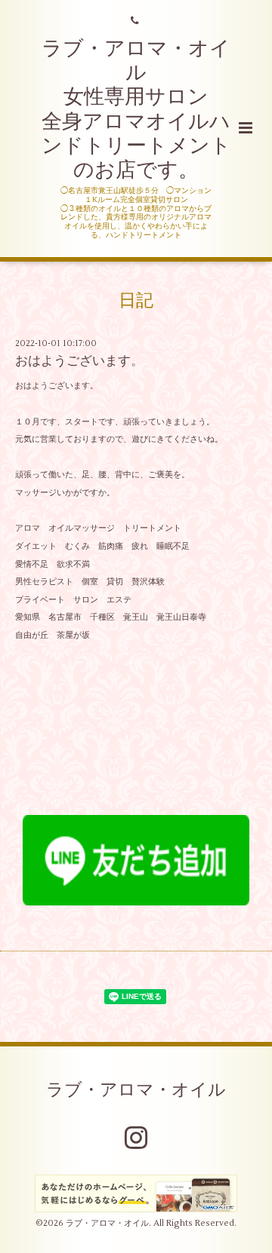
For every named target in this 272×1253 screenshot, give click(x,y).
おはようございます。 (79, 361)
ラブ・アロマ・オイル (136, 1090)
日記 (136, 300)
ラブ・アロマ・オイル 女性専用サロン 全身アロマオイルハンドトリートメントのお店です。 (136, 109)
